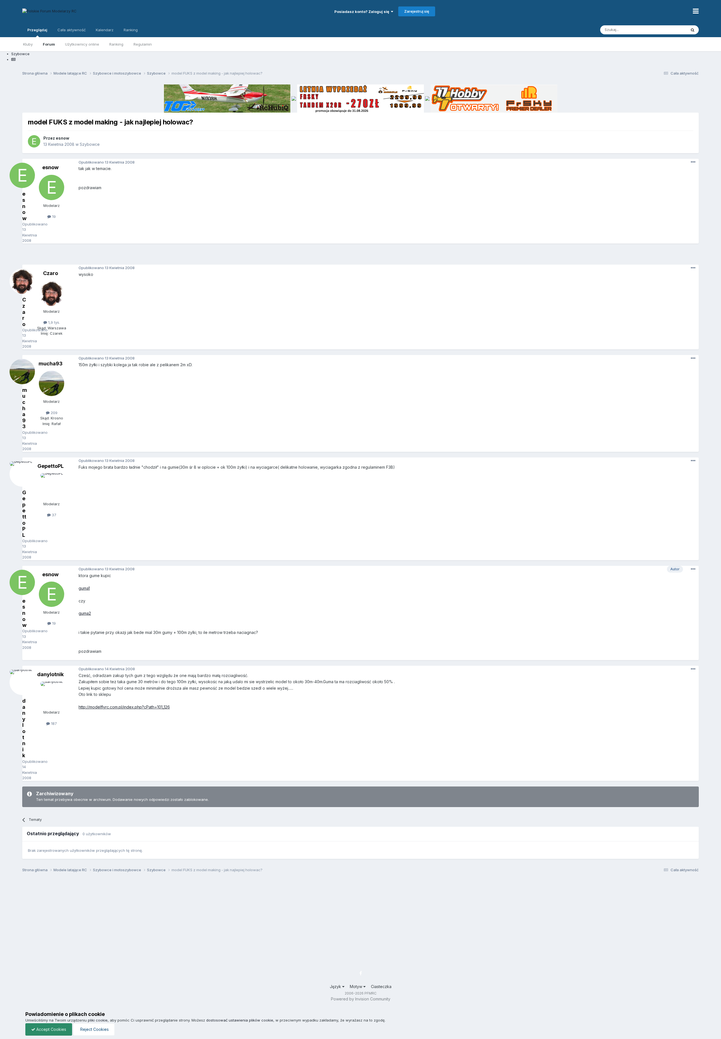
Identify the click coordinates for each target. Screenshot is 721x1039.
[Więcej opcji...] (693, 162)
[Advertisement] (360, 256)
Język (336, 986)
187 (53, 723)
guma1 (84, 588)
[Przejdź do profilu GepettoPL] (51, 486)
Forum (49, 44)
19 (53, 216)
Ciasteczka (381, 986)
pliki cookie (98, 1020)
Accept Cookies (50, 1029)
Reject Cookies (94, 1029)
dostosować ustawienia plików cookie (239, 1020)
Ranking (116, 44)
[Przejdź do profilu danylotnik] (51, 694)
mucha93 (51, 364)
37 (53, 515)
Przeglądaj (37, 30)
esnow (62, 138)
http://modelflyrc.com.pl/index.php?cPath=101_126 (124, 707)
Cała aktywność (71, 30)
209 (53, 412)
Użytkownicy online (82, 44)
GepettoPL (50, 466)
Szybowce (90, 144)
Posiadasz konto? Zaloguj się (362, 11)
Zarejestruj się (416, 11)
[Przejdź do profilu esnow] (34, 141)
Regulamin (142, 44)
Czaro (50, 273)
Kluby (28, 44)
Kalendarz (105, 30)
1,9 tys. (53, 322)
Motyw (356, 986)
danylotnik (50, 674)
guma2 (85, 613)
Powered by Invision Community (360, 998)
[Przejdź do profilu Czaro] (51, 293)
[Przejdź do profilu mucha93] (51, 383)
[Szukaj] (692, 29)
